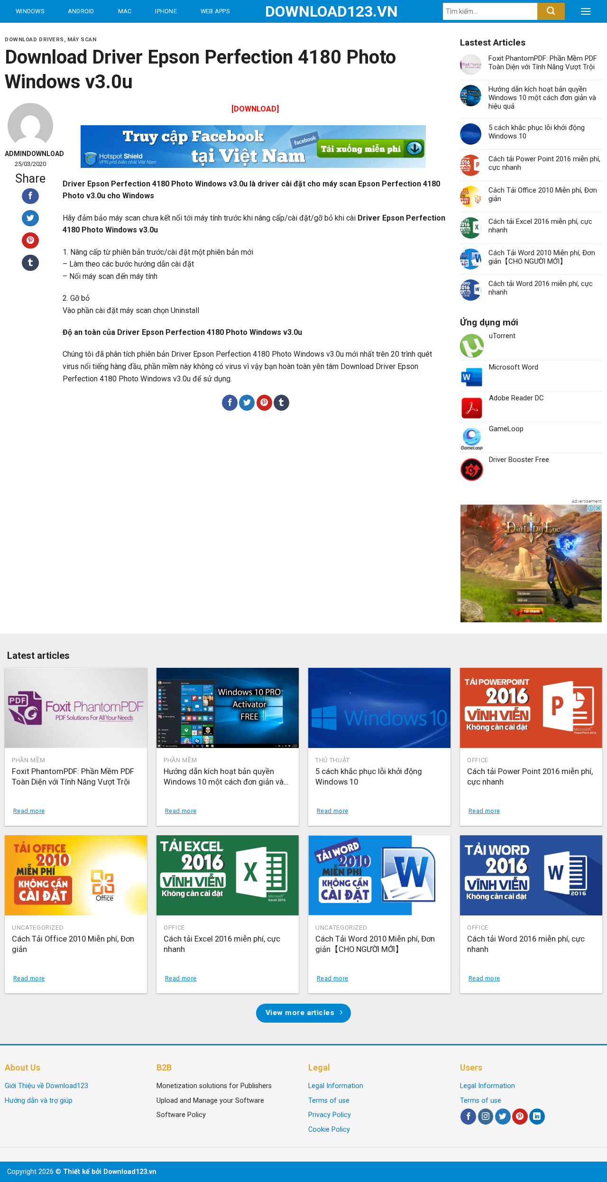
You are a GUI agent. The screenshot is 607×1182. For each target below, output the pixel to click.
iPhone (166, 11)
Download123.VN (303, 11)
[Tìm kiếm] (550, 11)
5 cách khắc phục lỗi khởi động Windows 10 (536, 131)
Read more (29, 810)
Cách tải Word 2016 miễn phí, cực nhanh (540, 287)
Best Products (42, 33)
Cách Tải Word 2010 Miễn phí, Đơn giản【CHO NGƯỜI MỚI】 (541, 257)
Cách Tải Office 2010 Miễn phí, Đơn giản (542, 194)
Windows (30, 11)
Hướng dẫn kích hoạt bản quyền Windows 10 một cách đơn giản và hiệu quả (542, 98)
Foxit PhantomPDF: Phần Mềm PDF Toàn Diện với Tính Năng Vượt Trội (542, 62)
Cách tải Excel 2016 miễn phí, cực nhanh (540, 225)
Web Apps (215, 11)
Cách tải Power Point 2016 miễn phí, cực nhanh (544, 163)
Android (81, 11)
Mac (125, 11)
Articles (114, 33)
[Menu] (585, 11)
